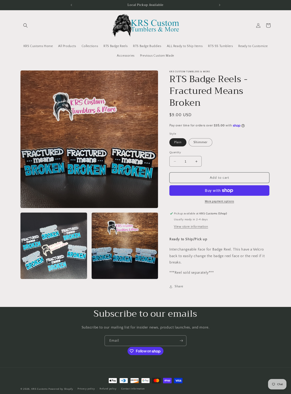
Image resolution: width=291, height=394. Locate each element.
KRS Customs (39, 389)
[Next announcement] (220, 5)
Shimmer (200, 142)
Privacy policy (86, 389)
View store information (191, 226)
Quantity (175, 152)
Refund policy (108, 389)
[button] (25, 25)
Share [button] (179, 286)
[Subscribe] (181, 340)
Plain (178, 142)
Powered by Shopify (60, 389)
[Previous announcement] (71, 5)
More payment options (219, 201)
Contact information (133, 389)
